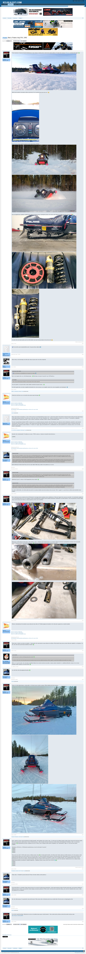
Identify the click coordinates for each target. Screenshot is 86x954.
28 (18, 924)
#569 (83, 493)
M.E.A (4, 366)
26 (15, 924)
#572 (83, 650)
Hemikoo (22, 430)
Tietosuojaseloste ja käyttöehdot (79, 952)
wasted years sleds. (5, 354)
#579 (83, 908)
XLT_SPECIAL (14, 430)
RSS (83, 951)
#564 (83, 389)
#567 (83, 449)
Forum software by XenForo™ (10, 952)
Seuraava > (24, 924)
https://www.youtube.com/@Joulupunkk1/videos (18, 405)
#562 (83, 354)
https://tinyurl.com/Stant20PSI (17, 915)
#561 (83, 343)
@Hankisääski (14, 144)
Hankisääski (16, 391)
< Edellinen (8, 924)
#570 (83, 620)
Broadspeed (18, 430)
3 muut (23, 836)
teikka (19, 391)
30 (21, 924)
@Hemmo (67, 52)
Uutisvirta (5, 4)
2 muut (22, 391)
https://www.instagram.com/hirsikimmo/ (17, 404)
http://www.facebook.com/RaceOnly (16, 402)
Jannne (20, 836)
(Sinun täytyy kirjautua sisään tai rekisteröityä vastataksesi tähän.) (73, 924)
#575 (83, 834)
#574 (83, 679)
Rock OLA (20, 870)
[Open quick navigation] (82, 18)
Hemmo (4, 401)
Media (15, 4)
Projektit (8, 39)
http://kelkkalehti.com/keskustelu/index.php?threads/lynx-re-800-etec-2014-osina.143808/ (24, 409)
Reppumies (5, 423)
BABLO (13, 391)
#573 (83, 666)
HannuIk (13, 836)
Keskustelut (11, 4)
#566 (83, 428)
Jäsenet (19, 4)
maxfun (17, 39)
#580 (83, 921)
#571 (83, 639)
